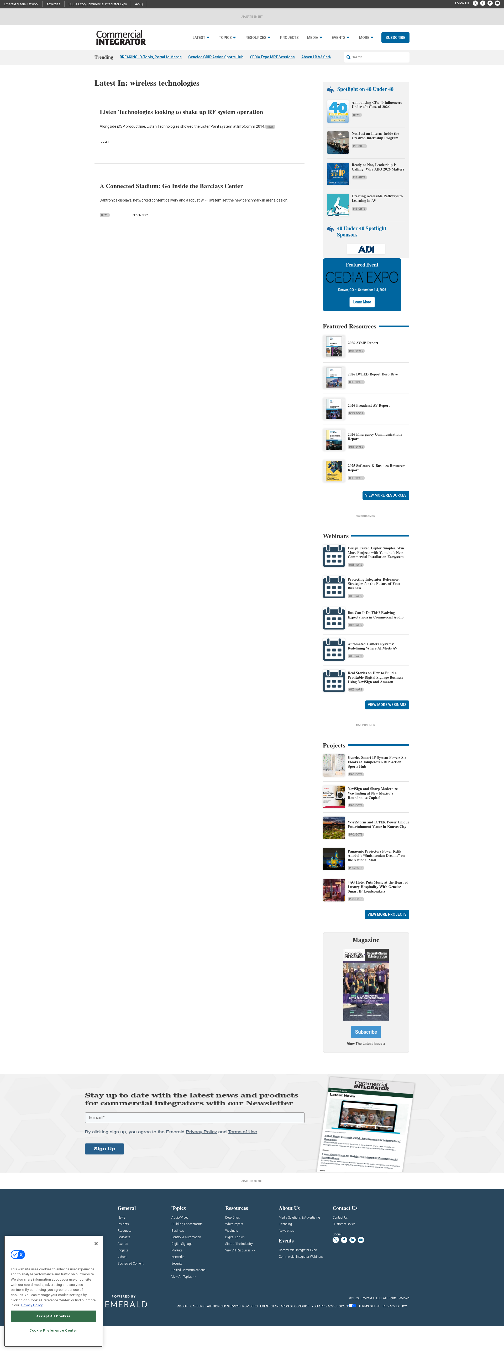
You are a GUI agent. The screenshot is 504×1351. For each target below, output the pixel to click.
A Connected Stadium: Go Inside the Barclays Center (171, 185)
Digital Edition (235, 1237)
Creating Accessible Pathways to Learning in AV (377, 198)
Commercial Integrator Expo (298, 1250)
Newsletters (287, 1231)
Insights (359, 146)
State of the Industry (239, 1244)
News (270, 126)
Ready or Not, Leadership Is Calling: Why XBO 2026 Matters (378, 167)
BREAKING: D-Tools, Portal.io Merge (151, 57)
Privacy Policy (32, 1305)
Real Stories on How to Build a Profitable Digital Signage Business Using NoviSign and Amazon (375, 677)
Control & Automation (186, 1237)
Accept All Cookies (53, 1316)
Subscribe (395, 37)
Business (177, 1231)
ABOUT (182, 1306)
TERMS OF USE (369, 1306)
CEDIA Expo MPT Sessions (272, 57)
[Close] (96, 1243)
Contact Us (340, 1217)
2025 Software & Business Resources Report (376, 468)
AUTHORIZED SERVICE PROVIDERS (232, 1306)
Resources (255, 38)
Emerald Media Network (21, 4)
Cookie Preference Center (53, 1330)
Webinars (355, 564)
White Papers (234, 1224)
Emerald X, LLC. (371, 1298)
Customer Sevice (344, 1224)
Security (176, 1263)
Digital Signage (181, 1244)
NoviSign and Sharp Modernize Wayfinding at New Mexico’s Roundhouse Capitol (373, 793)
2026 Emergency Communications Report (375, 436)
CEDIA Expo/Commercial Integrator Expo (98, 4)
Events (338, 38)
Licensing (285, 1224)
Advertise (53, 4)
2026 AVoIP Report (363, 343)
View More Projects (387, 914)
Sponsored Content (131, 1263)
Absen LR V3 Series (317, 57)
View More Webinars (387, 705)
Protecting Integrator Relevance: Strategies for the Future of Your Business (374, 583)
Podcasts (124, 1237)
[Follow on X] (475, 3)
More (364, 38)
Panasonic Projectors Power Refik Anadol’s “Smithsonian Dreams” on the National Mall (376, 855)
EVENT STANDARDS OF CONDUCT (284, 1306)
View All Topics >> (183, 1276)
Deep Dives (356, 350)
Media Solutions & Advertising (299, 1217)
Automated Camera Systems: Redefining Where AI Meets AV (372, 646)
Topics (225, 38)
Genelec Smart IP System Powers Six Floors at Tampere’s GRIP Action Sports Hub (377, 762)
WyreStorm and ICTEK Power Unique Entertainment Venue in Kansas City (378, 824)
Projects (289, 38)
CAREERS (197, 1306)
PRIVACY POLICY (395, 1306)
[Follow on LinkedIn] (490, 3)
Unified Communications (188, 1270)
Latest (199, 38)
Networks (177, 1257)
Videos (122, 1257)
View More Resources (386, 495)
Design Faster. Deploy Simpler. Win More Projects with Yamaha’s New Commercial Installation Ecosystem (376, 552)
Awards (123, 1244)
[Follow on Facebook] (482, 3)
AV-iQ (139, 4)
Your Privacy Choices (330, 1306)
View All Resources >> (240, 1250)
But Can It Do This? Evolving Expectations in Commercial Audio (375, 615)
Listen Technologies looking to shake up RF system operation (181, 111)
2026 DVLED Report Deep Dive (373, 374)
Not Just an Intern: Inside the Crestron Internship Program (375, 136)
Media (312, 38)
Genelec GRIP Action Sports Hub (215, 57)
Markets (176, 1250)
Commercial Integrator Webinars (301, 1257)
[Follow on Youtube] (497, 3)
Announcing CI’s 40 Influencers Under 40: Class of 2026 (377, 105)
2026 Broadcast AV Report (369, 405)
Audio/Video (179, 1217)
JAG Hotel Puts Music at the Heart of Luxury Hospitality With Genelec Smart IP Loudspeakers (378, 886)
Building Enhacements (187, 1224)
